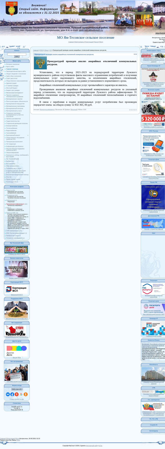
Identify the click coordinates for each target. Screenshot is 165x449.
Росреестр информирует (14, 238)
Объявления (10, 195)
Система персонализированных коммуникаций (153, 394)
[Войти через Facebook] (12, 394)
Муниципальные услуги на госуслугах (153, 296)
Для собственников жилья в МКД (153, 314)
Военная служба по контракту (153, 127)
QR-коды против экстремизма (17, 381)
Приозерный (74, 109)
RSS (18, 440)
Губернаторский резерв (153, 336)
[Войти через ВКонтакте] (8, 394)
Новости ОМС (11, 213)
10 (50, 50)
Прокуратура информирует (15, 204)
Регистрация (89, 42)
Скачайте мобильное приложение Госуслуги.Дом (154, 177)
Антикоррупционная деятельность (17, 337)
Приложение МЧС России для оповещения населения (153, 154)
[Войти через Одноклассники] (26, 394)
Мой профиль (79, 42)
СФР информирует (12, 230)
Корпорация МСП (16, 294)
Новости (9, 190)
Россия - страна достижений (153, 229)
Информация (10, 200)
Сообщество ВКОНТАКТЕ (16, 254)
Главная (71, 42)
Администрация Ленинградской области (153, 382)
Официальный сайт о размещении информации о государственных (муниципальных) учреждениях (153, 413)
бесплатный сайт (91, 445)
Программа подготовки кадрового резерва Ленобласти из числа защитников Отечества (154, 84)
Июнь (46, 50)
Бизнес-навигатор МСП (16, 278)
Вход (101, 42)
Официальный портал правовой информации (153, 211)
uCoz (100, 445)
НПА (7, 208)
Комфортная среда (12, 235)
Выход (96, 42)
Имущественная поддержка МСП (17, 318)
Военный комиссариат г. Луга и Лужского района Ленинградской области (153, 60)
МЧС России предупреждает (15, 233)
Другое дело (17, 357)
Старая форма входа (17, 399)
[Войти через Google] (21, 394)
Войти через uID (16, 389)
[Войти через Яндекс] (17, 394)
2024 (41, 50)
